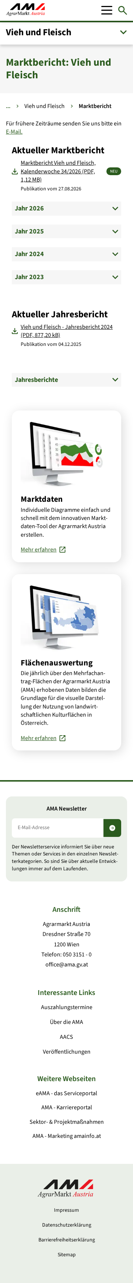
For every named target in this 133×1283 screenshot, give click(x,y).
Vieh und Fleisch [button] (38, 32)
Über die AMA (66, 1022)
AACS (66, 1037)
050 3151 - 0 (77, 954)
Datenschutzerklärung (66, 1225)
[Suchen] (122, 10)
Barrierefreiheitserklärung (66, 1240)
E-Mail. (14, 132)
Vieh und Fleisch (44, 106)
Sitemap (67, 1255)
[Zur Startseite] (25, 10)
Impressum (66, 1210)
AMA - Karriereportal (66, 1107)
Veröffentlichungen (67, 1052)
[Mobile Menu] (106, 10)
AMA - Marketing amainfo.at (67, 1136)
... (8, 106)
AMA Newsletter (67, 808)
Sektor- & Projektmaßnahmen (67, 1122)
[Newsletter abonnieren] (112, 828)
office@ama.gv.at (66, 964)
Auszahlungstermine (66, 1007)
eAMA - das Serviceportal (66, 1093)
